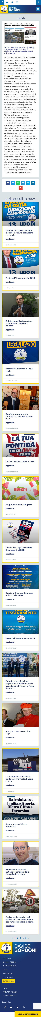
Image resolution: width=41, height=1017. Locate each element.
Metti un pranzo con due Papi (18, 732)
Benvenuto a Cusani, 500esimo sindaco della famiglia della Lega (17, 871)
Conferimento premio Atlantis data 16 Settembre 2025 (19, 416)
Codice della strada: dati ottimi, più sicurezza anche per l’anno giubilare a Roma (19, 919)
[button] (38, 2)
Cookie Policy (10, 995)
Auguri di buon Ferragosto (19, 505)
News (5, 970)
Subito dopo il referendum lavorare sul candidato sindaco (19, 323)
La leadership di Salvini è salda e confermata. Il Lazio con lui (19, 778)
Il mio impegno (9, 962)
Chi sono (7, 958)
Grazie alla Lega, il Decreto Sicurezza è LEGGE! (19, 548)
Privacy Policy (10, 992)
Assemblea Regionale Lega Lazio (19, 370)
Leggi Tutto (10, 239)
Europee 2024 (9, 981)
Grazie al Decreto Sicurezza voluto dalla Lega (19, 594)
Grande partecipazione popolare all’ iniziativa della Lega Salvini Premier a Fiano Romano (20, 684)
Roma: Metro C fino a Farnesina (16, 825)
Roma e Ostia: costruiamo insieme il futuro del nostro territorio (19, 232)
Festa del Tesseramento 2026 (20, 278)
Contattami (8, 977)
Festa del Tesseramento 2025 (20, 638)
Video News (8, 973)
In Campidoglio (9, 966)
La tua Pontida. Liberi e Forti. (20, 462)
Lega (5, 988)
